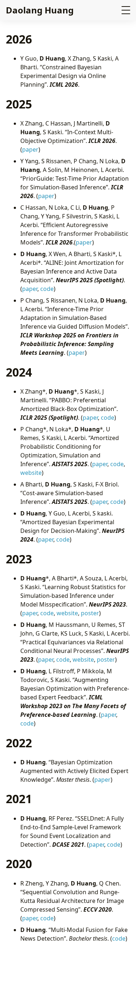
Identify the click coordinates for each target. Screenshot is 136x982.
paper (30, 149)
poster (90, 613)
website (31, 473)
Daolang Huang (40, 10)
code (47, 289)
